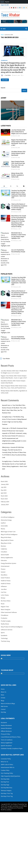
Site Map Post (5, 782)
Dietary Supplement (6, 743)
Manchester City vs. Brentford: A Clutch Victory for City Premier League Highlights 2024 (18, 235)
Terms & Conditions (6, 740)
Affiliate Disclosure (6, 731)
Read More (5, 80)
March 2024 (4, 499)
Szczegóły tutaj (6, 417)
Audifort (3, 523)
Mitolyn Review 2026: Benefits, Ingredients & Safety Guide (17, 175)
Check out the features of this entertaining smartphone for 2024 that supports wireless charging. (19, 206)
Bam (10, 809)
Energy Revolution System (8, 563)
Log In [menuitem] (2, 1)
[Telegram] (24, 7)
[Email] (26, 7)
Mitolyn (3, 598)
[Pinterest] (16, 7)
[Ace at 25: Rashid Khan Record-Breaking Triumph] (5, 250)
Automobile (4, 526)
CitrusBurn (4, 552)
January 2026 (5, 484)
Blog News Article (6, 543)
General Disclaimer (6, 728)
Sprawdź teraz (6, 405)
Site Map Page (5, 785)
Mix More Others (5, 601)
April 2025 (4, 493)
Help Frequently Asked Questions (10, 776)
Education (4, 560)
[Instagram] (18, 7)
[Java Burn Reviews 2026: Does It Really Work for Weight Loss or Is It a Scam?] (5, 130)
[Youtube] (12, 7)
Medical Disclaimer (6, 725)
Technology (4, 60)
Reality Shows (5, 624)
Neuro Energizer (5, 609)
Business (3, 546)
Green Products (5, 578)
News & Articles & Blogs (8, 703)
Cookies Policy (5, 770)
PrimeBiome (4, 615)
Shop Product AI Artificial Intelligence (12, 627)
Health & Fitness (5, 581)
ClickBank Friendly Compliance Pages (11, 748)
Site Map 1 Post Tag (7, 793)
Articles (3, 698)
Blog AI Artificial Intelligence (9, 534)
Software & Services (6, 630)
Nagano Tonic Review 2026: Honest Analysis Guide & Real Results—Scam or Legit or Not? (19, 142)
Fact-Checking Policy (7, 773)
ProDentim (4, 618)
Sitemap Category (6, 790)
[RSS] (22, 7)
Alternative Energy (6, 520)
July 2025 (3, 487)
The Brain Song (5, 641)
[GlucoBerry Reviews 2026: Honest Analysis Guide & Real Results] (5, 152)
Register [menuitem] (7, 1)
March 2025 (4, 496)
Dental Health (5, 555)
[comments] (17, 186)
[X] (14, 7)
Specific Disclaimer (6, 745)
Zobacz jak (5, 428)
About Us (3, 692)
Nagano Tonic (5, 606)
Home (2, 34)
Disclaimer (4, 722)
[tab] (4, 186)
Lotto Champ (5, 595)
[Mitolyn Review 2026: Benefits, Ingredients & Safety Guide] (5, 173)
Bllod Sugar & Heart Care (8, 531)
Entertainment (5, 566)
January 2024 (5, 504)
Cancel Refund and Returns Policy (10, 737)
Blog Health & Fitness (7, 540)
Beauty (3, 529)
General (3, 572)
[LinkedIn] (20, 7)
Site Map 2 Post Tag (7, 796)
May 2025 (3, 490)
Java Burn (4, 589)
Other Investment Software (9, 612)
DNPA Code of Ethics (7, 764)
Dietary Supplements (7, 557)
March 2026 (4, 481)
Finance (3, 569)
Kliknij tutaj (5, 447)
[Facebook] (10, 7)
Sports (3, 632)
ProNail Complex (6, 621)
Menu (4, 28)
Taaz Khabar (8, 75)
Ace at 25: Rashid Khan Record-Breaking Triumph (18, 251)
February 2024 (5, 502)
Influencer (4, 586)
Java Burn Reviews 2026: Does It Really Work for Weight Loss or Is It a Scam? (19, 131)
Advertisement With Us (7, 767)
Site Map (3, 712)
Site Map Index (5, 779)
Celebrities (4, 549)
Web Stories (4, 706)
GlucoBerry (4, 575)
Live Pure (3, 592)
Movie (2, 604)
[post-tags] (24, 186)
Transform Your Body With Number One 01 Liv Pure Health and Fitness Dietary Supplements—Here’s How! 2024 (18, 194)
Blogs (2, 700)
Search (3, 88)
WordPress (4, 809)
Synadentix (4, 635)
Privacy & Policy (5, 734)
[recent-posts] (10, 186)
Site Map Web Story (6, 787)
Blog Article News (6, 537)
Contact (3, 709)
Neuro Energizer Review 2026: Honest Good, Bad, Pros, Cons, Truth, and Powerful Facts (18, 164)
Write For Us (4, 762)
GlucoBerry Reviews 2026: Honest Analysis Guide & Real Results (18, 153)
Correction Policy (6, 759)
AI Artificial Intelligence (7, 517)
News (2, 695)
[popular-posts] (4, 186)
